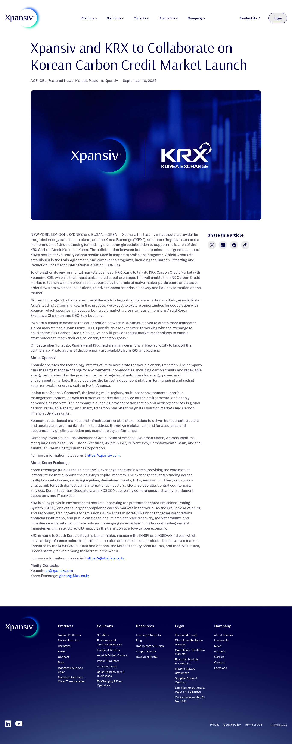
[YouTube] (18, 723)
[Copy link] (245, 245)
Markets (140, 18)
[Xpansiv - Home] (19, 18)
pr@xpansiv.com (59, 570)
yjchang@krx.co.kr (74, 575)
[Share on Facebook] (234, 245)
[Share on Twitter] (212, 245)
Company (195, 18)
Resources (167, 18)
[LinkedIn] (8, 723)
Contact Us (248, 18)
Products (87, 18)
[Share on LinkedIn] (223, 245)
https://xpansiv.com (103, 455)
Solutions (114, 18)
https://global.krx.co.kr (105, 558)
